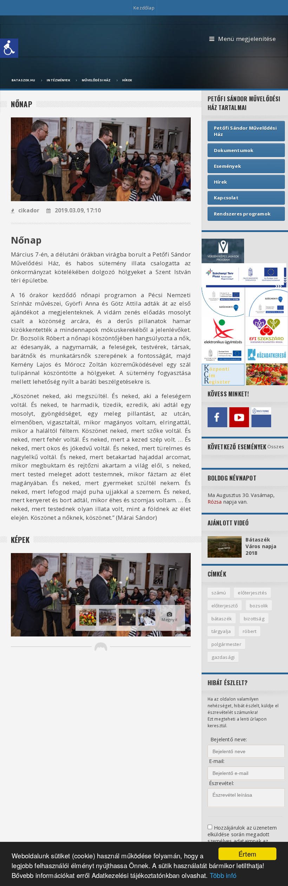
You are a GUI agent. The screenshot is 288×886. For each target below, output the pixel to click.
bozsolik (259, 605)
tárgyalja (221, 631)
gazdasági (223, 657)
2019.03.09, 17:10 (78, 210)
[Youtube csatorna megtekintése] (239, 417)
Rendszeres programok (242, 214)
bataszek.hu (23, 80)
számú (218, 592)
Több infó (223, 875)
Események (227, 166)
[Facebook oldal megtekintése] (217, 417)
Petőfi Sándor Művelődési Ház (245, 131)
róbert (249, 631)
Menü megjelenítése (246, 39)
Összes (275, 446)
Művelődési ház (96, 80)
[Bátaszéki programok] (261, 417)
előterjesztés (252, 592)
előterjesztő (224, 605)
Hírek (127, 80)
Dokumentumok (233, 150)
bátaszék (221, 618)
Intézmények (58, 80)
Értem (247, 853)
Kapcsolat (226, 198)
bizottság (254, 618)
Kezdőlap (144, 8)
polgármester (226, 644)
